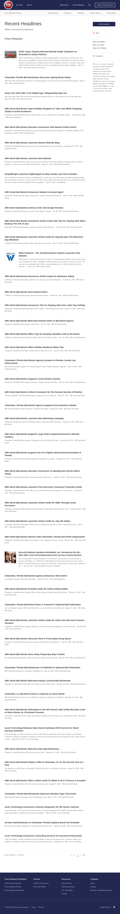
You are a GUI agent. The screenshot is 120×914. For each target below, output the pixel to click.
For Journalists (98, 56)
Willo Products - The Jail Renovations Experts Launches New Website (49, 254)
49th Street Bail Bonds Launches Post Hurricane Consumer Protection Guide (43, 487)
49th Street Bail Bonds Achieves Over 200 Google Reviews (34, 208)
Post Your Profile (39, 887)
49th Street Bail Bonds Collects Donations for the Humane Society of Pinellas (43, 392)
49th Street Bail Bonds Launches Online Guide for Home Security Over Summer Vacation (44, 621)
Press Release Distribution (14, 890)
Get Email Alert (104, 24)
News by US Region (99, 48)
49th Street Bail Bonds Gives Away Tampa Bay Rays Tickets (35, 654)
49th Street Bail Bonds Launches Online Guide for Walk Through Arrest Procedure (40, 504)
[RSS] (94, 33)
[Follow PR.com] (113, 907)
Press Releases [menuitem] (78, 5)
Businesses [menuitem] (64, 5)
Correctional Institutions (22, 29)
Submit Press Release (105, 5)
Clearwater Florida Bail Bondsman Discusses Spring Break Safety (38, 77)
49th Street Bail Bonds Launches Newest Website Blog (32, 143)
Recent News (67, 883)
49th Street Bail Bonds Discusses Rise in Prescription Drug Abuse (38, 638)
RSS (97, 33)
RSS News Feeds (68, 887)
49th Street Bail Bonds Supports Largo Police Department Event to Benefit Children (42, 435)
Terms (33, 907)
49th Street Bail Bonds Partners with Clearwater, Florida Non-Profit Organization (45, 537)
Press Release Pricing (13, 887)
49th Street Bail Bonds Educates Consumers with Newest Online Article (40, 127)
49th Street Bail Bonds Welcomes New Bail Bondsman (32, 749)
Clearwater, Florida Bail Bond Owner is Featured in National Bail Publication (43, 604)
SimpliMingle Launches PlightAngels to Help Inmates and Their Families (41, 174)
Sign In (29, 5)
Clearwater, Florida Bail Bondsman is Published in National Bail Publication (42, 667)
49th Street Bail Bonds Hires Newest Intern (26, 292)
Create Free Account (41, 883)
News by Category (99, 42)
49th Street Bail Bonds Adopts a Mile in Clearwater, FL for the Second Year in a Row (44, 763)
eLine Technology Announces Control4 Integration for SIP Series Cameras (42, 807)
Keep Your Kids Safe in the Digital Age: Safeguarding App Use (36, 93)
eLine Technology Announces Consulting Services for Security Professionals (43, 836)
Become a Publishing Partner (101, 890)
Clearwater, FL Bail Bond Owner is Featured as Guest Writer (35, 694)
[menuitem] (89, 5)
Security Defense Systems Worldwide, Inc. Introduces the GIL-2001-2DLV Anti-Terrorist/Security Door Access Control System (49, 553)
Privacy (41, 907)
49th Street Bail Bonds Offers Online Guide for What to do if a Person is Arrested (45, 780)
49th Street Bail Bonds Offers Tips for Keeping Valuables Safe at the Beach (42, 334)
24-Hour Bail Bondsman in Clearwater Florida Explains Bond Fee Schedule (42, 822)
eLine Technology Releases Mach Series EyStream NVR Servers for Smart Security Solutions (42, 729)
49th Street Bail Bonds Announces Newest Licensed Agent (34, 192)
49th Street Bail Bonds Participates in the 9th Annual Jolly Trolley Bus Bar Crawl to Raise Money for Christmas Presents (45, 711)
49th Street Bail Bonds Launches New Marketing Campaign (34, 418)
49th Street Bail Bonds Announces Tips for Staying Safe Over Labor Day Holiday (45, 305)
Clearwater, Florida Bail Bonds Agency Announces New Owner (36, 576)
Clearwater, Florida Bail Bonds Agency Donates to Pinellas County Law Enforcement (40, 361)
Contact (93, 887)
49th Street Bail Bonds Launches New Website (28, 158)
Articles (64, 894)
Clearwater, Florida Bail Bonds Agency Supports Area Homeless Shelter (41, 405)
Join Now (19, 5)
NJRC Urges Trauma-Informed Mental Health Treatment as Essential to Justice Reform (48, 53)
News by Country (98, 45)
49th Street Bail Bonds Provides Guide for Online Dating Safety (36, 589)
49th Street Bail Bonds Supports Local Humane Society (32, 379)
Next (84, 855)
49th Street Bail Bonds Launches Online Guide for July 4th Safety (37, 521)
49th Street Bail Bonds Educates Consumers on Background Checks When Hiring (42, 472)
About (92, 883)
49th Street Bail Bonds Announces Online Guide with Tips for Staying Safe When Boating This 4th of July (45, 222)
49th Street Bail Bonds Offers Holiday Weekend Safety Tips (34, 347)
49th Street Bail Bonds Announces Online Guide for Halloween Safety (39, 276)
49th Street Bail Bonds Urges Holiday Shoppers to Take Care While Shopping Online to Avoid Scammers (43, 110)
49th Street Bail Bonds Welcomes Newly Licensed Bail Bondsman (38, 680)
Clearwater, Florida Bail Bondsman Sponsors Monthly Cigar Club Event (40, 794)
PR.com (13, 907)
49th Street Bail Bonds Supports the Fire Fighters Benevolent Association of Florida (43, 454)
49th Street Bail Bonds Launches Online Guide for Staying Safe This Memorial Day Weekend (44, 238)
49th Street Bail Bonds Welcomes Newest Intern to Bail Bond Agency (39, 321)
